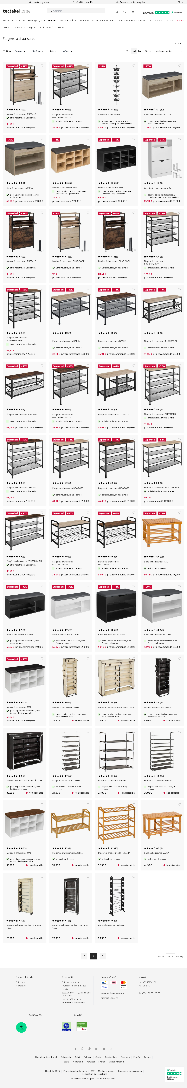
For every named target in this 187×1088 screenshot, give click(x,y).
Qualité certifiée (35, 1015)
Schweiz (88, 1057)
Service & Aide (68, 977)
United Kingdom (117, 1061)
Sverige (101, 1061)
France (147, 1057)
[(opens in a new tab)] (21, 1027)
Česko (98, 1057)
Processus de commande (74, 985)
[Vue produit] (134, 51)
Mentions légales (106, 1071)
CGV (92, 1071)
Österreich (66, 1057)
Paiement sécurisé (108, 977)
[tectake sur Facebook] (75, 1049)
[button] (20, 51)
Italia (66, 1061)
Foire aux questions (71, 982)
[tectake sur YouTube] (104, 1049)
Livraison (66, 989)
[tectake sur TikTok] (89, 1048)
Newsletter (21, 985)
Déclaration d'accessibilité (94, 1074)
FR (179, 2)
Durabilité (78, 1015)
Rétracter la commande (73, 1002)
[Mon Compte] (117, 12)
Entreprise (21, 982)
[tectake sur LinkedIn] (111, 1049)
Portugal (90, 1061)
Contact (142, 977)
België (77, 1057)
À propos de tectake (24, 977)
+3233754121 (149, 982)
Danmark (125, 1057)
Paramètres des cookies (130, 1071)
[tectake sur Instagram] (96, 1049)
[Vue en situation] (140, 51)
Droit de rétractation (71, 999)
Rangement (32, 27)
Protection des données (75, 1071)
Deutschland (111, 1057)
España (136, 1057)
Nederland (78, 1061)
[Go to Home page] (17, 11)
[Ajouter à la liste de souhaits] (42, 65)
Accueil (6, 27)
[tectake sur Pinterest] (82, 1048)
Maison (18, 27)
